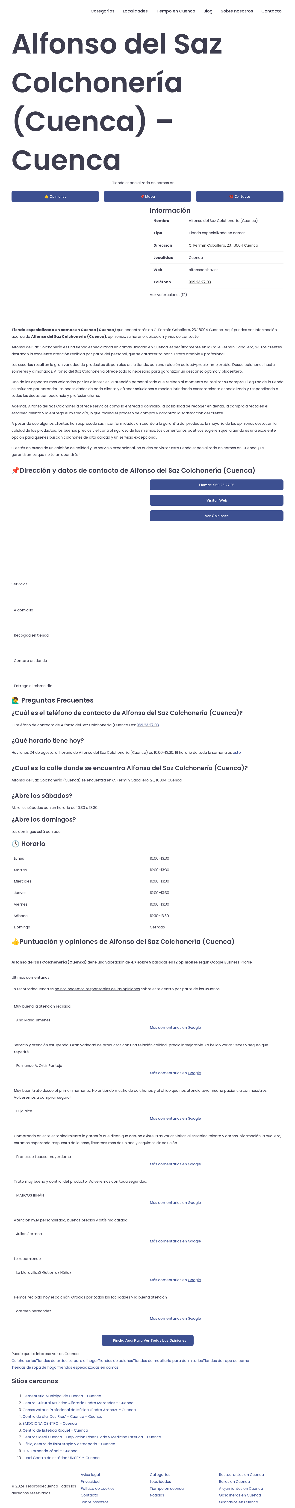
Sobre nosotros (237, 11)
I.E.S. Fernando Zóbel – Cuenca (50, 1451)
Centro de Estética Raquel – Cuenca (55, 1430)
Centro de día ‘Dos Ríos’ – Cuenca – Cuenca (62, 1416)
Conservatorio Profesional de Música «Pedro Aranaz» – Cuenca (79, 1409)
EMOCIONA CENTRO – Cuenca (50, 1423)
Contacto (271, 11)
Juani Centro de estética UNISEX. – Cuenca (61, 1457)
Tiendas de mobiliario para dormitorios (168, 1360)
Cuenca (182, 183)
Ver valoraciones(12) (168, 294)
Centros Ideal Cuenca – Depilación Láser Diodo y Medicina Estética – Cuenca (92, 1437)
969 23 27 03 (148, 725)
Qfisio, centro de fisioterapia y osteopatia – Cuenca (69, 1444)
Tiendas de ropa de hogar (35, 1367)
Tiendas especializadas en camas (88, 1367)
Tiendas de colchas (115, 1360)
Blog (208, 11)
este (237, 752)
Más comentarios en (175, 1027)
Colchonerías (24, 1360)
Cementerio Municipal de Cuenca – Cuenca (62, 1396)
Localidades (135, 11)
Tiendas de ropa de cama (226, 1360)
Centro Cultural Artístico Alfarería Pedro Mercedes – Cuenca (78, 1403)
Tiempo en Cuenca (175, 11)
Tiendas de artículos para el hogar (67, 1360)
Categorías (103, 11)
